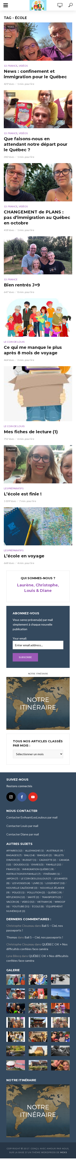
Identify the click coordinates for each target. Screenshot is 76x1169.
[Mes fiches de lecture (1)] (38, 393)
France (13, 869)
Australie (54, 850)
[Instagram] (11, 797)
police (18, 892)
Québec (55, 892)
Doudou (21, 864)
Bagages (14, 855)
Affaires (14, 850)
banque (44, 855)
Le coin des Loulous (36, 878)
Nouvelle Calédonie (21, 887)
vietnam (44, 901)
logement (55, 883)
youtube (20, 906)
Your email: (20, 638)
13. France (11, 65)
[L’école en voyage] (38, 526)
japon (12, 878)
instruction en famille (23, 873)
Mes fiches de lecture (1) (31, 431)
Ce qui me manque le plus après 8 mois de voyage (33, 350)
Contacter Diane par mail (22, 834)
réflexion (15, 897)
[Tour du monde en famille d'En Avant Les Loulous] (38, 1110)
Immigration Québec (38, 869)
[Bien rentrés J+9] (38, 255)
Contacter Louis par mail (22, 826)
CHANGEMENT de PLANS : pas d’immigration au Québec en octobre (37, 217)
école (38, 906)
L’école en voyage (24, 555)
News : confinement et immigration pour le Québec (35, 74)
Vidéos (23, 65)
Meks (63, 1152)
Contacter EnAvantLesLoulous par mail (31, 817)
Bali (29, 855)
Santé (33, 897)
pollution (36, 892)
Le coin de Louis (14, 341)
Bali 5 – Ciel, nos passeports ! (44, 937)
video (28, 901)
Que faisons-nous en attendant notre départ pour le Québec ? (35, 144)
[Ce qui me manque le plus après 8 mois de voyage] (38, 317)
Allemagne (34, 850)
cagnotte (47, 859)
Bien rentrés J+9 (22, 284)
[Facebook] (22, 797)
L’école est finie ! (23, 493)
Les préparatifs (13, 488)
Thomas (11, 937)
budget (29, 859)
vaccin (12, 901)
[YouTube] (33, 797)
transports (51, 897)
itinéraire (51, 873)
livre (38, 883)
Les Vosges (21, 883)
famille (53, 864)
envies (37, 864)
